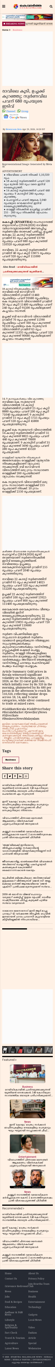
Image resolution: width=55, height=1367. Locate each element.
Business (17, 30)
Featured (8, 1060)
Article (32, 1338)
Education (10, 1307)
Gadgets (32, 1314)
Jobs (7, 1296)
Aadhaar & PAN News (14, 1313)
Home (5, 30)
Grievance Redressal (16, 1286)
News (8, 1291)
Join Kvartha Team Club (38, 1285)
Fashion (32, 1333)
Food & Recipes (13, 1302)
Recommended (12, 1208)
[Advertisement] (27, 58)
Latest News (12, 1348)
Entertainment (36, 1302)
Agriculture (11, 1343)
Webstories (34, 1348)
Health (32, 1296)
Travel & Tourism (15, 1338)
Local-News (35, 1320)
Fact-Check (11, 1333)
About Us (33, 1273)
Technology (34, 1307)
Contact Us (11, 1278)
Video (31, 1327)
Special (32, 1343)
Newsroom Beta (14, 129)
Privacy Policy (36, 1278)
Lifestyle (10, 1320)
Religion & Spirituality (11, 1326)
